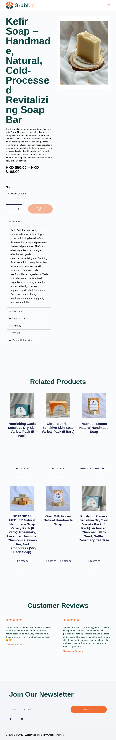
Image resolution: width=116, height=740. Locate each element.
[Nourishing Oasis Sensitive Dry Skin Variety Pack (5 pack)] (22, 405)
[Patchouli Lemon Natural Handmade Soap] (93, 405)
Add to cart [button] (22, 476)
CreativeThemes (55, 734)
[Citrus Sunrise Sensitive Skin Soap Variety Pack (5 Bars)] (58, 405)
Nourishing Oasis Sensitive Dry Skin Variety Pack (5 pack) (22, 430)
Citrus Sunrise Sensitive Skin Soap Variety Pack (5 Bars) (58, 428)
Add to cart (40, 209)
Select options (94, 473)
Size (8, 187)
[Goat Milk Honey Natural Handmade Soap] (58, 498)
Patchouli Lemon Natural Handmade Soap (93, 428)
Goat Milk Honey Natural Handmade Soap (58, 520)
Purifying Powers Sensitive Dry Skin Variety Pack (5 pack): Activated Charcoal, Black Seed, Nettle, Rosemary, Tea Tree (94, 528)
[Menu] (109, 5)
